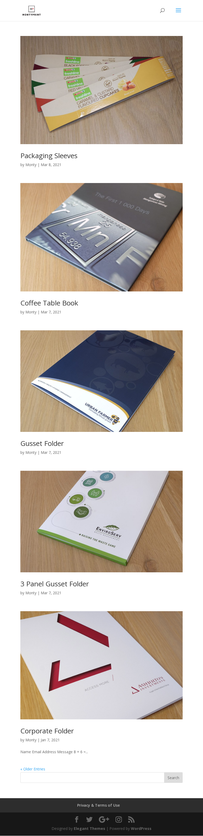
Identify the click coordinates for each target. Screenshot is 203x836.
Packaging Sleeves (48, 155)
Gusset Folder (42, 443)
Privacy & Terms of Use (98, 805)
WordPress (141, 828)
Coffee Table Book (49, 303)
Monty (30, 164)
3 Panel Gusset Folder (54, 583)
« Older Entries (32, 768)
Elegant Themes (89, 828)
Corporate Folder (47, 731)
